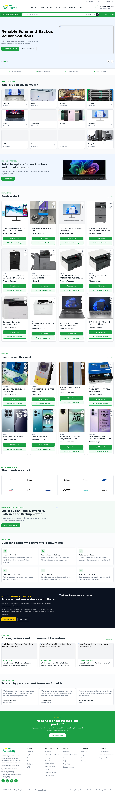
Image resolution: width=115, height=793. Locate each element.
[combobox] (55, 14)
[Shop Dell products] (29, 480)
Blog (82, 755)
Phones (29, 761)
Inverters (48, 752)
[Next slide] (112, 61)
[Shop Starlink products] (29, 490)
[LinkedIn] (16, 780)
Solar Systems (50, 766)
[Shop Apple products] (67, 480)
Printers (49, 7)
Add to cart (15, 238)
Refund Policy (99, 790)
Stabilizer (48, 769)
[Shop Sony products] (104, 490)
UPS (28, 767)
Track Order (67, 764)
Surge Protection (51, 772)
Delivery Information (70, 755)
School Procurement (106, 755)
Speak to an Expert (28, 49)
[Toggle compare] (25, 207)
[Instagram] (7, 780)
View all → (110, 197)
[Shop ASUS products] (48, 490)
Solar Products (70, 7)
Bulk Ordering (104, 752)
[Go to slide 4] (7, 61)
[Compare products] (101, 14)
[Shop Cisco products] (11, 490)
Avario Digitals (42, 790)
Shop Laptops (8, 178)
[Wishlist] (106, 14)
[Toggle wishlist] (25, 203)
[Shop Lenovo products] (48, 480)
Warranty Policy (109, 790)
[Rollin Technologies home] (10, 7)
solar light (48, 758)
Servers (58, 7)
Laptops (41, 7)
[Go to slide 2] (3, 61)
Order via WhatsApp (15, 243)
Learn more (23, 619)
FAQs (64, 761)
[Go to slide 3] (5, 61)
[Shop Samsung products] (104, 480)
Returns (65, 758)
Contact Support (68, 767)
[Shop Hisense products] (85, 490)
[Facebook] (3, 780)
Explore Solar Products (11, 525)
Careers (83, 758)
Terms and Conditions (86, 790)
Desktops (30, 764)
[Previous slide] (108, 61)
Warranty (66, 752)
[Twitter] (11, 780)
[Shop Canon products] (85, 480)
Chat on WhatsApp (57, 735)
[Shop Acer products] (67, 490)
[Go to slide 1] (1, 61)
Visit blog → (110, 639)
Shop (32, 7)
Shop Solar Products (10, 48)
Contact (80, 7)
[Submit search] (97, 14)
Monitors (30, 752)
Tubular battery (50, 775)
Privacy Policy (74, 790)
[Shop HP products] (11, 480)
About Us (84, 752)
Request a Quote (9, 619)
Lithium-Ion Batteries (52, 755)
